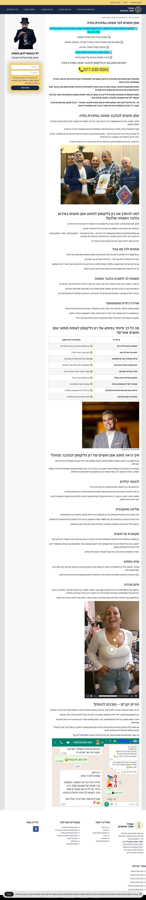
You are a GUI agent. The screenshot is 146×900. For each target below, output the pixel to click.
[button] (111, 649)
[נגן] (136, 696)
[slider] (114, 696)
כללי (130, 17)
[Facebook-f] (36, 829)
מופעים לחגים (30, 9)
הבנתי (9, 894)
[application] (112, 649)
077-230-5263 (82, 735)
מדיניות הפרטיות (31, 83)
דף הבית (136, 17)
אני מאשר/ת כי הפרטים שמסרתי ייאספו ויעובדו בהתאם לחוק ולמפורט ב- (25, 80)
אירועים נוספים (65, 9)
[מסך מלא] (87, 696)
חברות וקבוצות (47, 9)
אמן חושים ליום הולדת (86, 9)
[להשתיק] (91, 696)
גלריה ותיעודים (12, 9)
